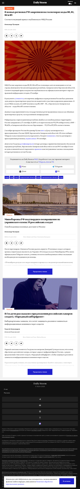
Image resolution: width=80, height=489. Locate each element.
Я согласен (66, 481)
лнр (61, 177)
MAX (36, 159)
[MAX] (40, 423)
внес (42, 130)
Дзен (48, 162)
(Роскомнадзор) (14, 430)
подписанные (30, 139)
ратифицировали (27, 144)
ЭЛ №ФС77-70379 (36, 430)
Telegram (41, 162)
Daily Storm (40, 3)
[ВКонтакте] (40, 411)
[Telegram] (40, 399)
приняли (38, 149)
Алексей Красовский (12, 332)
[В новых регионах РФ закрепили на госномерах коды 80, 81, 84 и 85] (6, 36)
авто (17, 177)
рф (11, 177)
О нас (6, 389)
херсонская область (27, 177)
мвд (7, 177)
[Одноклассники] (40, 417)
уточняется (19, 98)
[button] (3, 3)
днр (38, 177)
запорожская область (50, 177)
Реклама (7, 393)
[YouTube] (40, 405)
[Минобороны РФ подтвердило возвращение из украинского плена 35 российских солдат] (6, 243)
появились (51, 136)
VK (53, 162)
